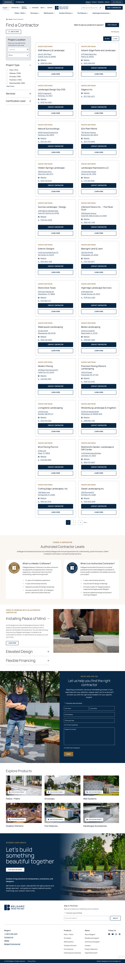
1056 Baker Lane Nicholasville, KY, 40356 (46, 493)
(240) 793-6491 (46, 181)
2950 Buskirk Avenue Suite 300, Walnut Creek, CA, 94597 (94, 214)
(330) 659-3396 (89, 502)
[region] (18, 79)
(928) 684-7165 (89, 421)
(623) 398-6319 (89, 63)
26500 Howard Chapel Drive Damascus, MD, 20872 (48, 133)
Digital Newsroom (91, 953)
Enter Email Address (71, 918)
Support (49, 8)
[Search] (101, 8)
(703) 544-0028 (46, 220)
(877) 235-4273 (89, 96)
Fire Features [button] (82, 13)
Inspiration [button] (14, 8)
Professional (20, 2)
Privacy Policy (32, 961)
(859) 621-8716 (45, 502)
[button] (13, 32)
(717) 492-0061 (89, 181)
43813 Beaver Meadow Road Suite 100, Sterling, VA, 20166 (48, 212)
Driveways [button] (34, 13)
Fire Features (51, 825)
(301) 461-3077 (45, 142)
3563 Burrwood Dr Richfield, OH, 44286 (88, 493)
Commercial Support (92, 942)
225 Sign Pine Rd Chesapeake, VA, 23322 (89, 253)
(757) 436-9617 (89, 262)
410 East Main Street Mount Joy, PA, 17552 (88, 173)
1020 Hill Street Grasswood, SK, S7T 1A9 (89, 373)
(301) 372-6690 (89, 142)
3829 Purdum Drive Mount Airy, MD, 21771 (45, 173)
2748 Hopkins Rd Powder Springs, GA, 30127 (90, 293)
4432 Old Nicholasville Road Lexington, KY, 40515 (91, 454)
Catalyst (94, 2)
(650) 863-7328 (46, 262)
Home (10, 19)
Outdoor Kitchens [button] (65, 13)
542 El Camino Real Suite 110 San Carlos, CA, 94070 (48, 253)
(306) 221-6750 (89, 382)
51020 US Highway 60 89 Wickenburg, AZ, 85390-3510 (91, 413)
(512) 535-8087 (45, 460)
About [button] (42, 8)
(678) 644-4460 (89, 298)
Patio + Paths (68, 934)
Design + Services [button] (24, 7)
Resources (35, 8)
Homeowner (8, 2)
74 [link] (80, 522)
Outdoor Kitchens (14, 825)
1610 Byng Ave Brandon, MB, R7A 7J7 (45, 413)
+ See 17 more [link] (10, 86)
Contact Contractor (56, 68)
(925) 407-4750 (89, 222)
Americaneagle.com (115, 961)
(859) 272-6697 (89, 462)
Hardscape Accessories (95, 825)
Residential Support (92, 938)
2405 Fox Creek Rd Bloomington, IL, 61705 (89, 332)
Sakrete (107, 2)
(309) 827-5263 (89, 340)
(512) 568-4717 (45, 301)
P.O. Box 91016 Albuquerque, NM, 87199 (47, 332)
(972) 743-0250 (46, 102)
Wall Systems (89, 798)
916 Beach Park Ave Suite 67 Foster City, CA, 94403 (48, 371)
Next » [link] (86, 522)
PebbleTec (101, 2)
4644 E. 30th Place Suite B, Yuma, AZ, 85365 (47, 55)
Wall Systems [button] (48, 13)
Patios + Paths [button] (20, 13)
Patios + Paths (13, 798)
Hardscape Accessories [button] (101, 13)
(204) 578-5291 (45, 421)
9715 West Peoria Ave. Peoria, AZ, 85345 (89, 55)
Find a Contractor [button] (114, 8)
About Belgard (90, 934)
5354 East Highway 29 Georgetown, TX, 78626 (46, 293)
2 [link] (73, 522)
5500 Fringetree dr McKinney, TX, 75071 (45, 94)
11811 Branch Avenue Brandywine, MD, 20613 (89, 133)
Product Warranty (91, 949)
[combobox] (18, 49)
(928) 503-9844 (46, 63)
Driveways (50, 798)
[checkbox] (18, 70)
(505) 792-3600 (46, 340)
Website (43, 60)
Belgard (88, 2)
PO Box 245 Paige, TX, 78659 (44, 452)
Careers (88, 945)
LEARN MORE (56, 75)
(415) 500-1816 (45, 379)
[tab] (107, 38)
